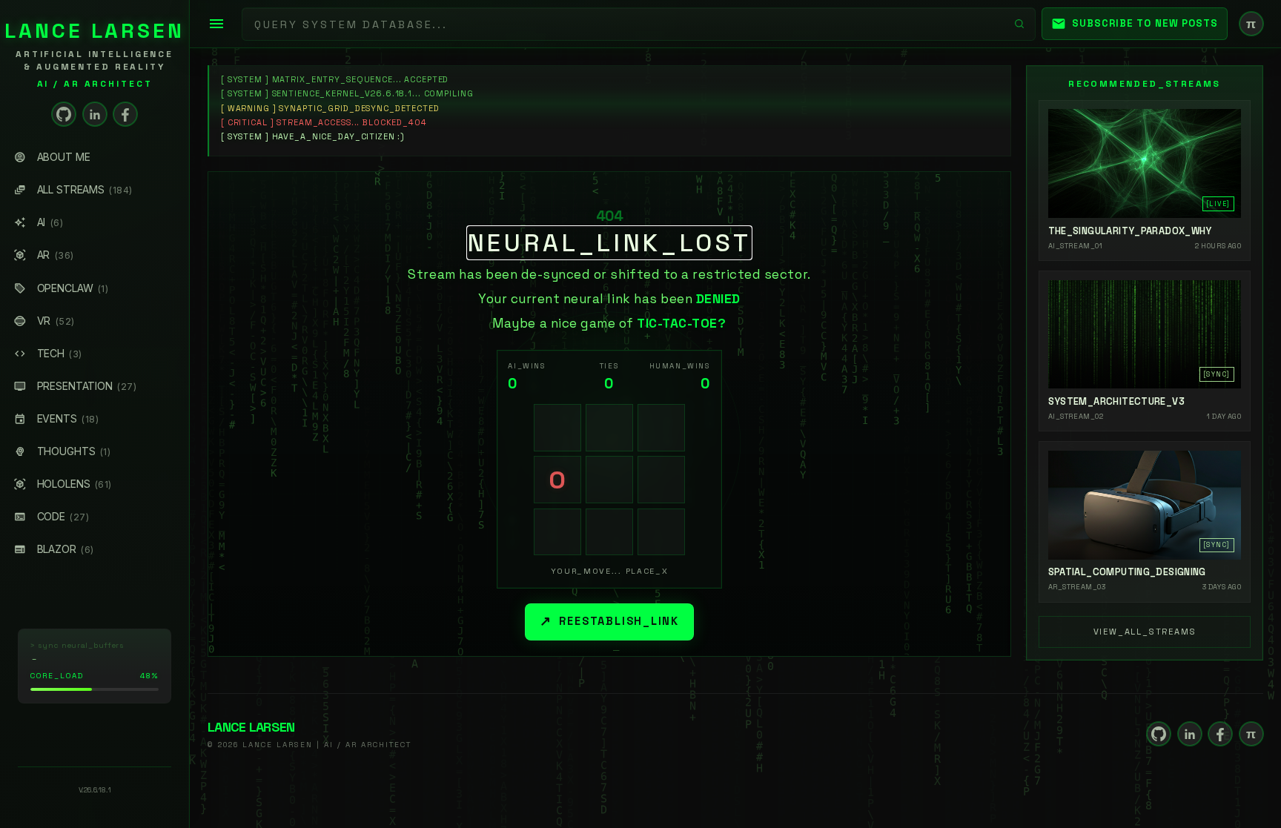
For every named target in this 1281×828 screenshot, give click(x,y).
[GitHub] (64, 114)
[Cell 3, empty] (661, 427)
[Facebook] (125, 114)
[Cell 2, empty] (609, 427)
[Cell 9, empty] (661, 532)
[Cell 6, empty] (661, 479)
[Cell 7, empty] (557, 532)
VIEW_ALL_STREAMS (1144, 631)
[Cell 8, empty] (609, 532)
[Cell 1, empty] (557, 427)
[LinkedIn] (95, 114)
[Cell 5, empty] (609, 479)
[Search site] (1019, 24)
